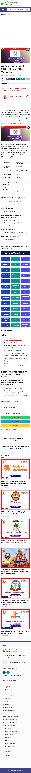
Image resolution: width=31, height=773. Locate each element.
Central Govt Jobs (7, 627)
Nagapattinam (15, 286)
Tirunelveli (6, 314)
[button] (3, 9)
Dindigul (6, 270)
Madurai (6, 286)
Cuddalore (15, 264)
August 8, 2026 (5, 635)
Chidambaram (25, 259)
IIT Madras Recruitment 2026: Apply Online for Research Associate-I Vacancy (19, 96)
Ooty (25, 292)
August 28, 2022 (4, 75)
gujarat (15, 429)
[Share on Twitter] (12, 79)
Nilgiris (15, 292)
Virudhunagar (25, 325)
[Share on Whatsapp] (18, 79)
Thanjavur (25, 303)
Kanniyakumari (15, 275)
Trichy (15, 319)
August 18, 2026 (14, 92)
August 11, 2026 (14, 100)
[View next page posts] (17, 105)
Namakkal (5, 292)
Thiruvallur (15, 308)
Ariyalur (6, 259)
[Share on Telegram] (23, 79)
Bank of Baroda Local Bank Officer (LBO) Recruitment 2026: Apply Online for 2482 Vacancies (19, 88)
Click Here (14, 408)
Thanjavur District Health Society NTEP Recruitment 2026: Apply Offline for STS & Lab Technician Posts (14, 571)
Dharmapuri (25, 264)
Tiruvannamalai (5, 319)
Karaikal (25, 275)
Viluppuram (15, 325)
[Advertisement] (15, 31)
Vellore (6, 325)
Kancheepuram (5, 275)
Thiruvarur (25, 308)
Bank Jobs (5, 477)
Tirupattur (15, 314)
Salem (5, 303)
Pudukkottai (15, 297)
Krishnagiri (15, 281)
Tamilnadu (5, 508)
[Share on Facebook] (8, 79)
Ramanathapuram (25, 297)
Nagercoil (25, 286)
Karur (5, 281)
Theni (5, 308)
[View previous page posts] (14, 105)
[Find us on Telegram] (8, 672)
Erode (15, 270)
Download (18, 405)
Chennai (15, 259)
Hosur (25, 270)
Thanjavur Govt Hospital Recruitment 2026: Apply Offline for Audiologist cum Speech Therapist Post (15, 602)
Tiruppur (25, 314)
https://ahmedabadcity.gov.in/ (13, 340)
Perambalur (6, 297)
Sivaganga (15, 303)
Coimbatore (6, 264)
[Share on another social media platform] (28, 79)
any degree (8, 429)
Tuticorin (25, 319)
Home (2, 14)
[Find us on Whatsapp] (4, 672)
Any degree (7, 14)
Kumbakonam (25, 281)
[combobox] (18, 9)
